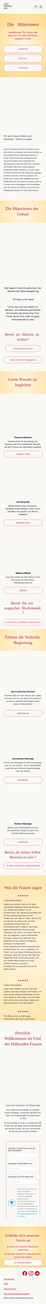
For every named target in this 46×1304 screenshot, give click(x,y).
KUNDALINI (23, 842)
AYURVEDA (23, 68)
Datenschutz (10, 1289)
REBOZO (23, 590)
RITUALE (23, 58)
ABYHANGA (23, 780)
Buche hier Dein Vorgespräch (23, 360)
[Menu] (40, 7)
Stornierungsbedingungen (17, 1294)
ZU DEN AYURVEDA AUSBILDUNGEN (23, 866)
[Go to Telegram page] (37, 1273)
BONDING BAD (23, 523)
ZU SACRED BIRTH (23, 1262)
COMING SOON (23, 454)
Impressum (9, 1279)
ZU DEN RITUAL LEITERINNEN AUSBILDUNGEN (23, 622)
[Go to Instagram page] (31, 1273)
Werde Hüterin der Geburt (23, 349)
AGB (6, 1284)
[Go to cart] (35, 7)
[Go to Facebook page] (24, 1273)
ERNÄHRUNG (23, 713)
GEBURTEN (23, 49)
